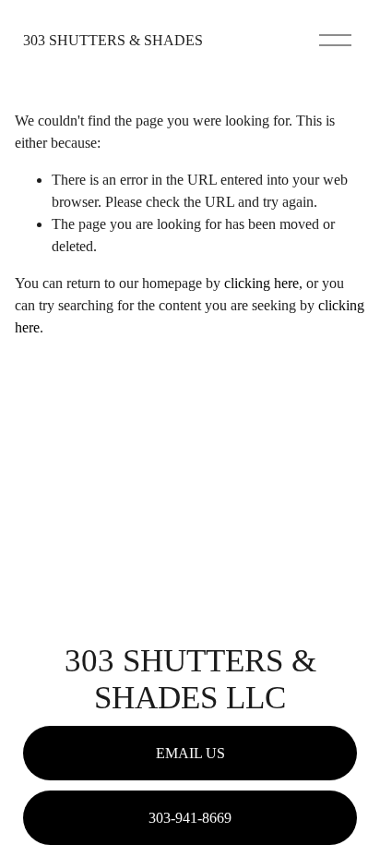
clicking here (261, 283)
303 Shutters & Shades (113, 40)
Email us (190, 753)
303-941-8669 (190, 818)
